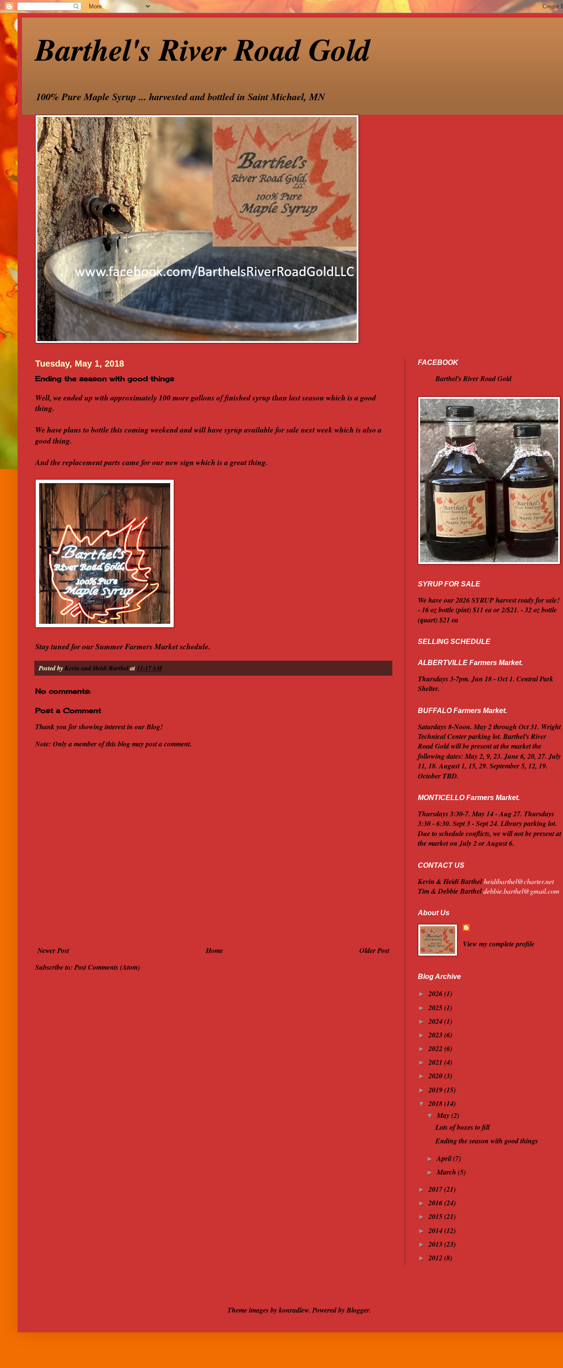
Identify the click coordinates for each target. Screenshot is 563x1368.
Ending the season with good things (486, 1141)
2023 (436, 1035)
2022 (436, 1048)
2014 (436, 1230)
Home (214, 950)
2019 (436, 1090)
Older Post (374, 950)
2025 (436, 1007)
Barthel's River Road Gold (202, 49)
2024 (436, 1021)
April (445, 1158)
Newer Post (53, 950)
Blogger (358, 1310)
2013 (436, 1244)
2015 (436, 1216)
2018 (436, 1103)
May (444, 1115)
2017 (436, 1189)
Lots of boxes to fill (462, 1127)
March (447, 1172)
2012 (436, 1257)
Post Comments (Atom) (107, 967)
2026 (436, 993)
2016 (436, 1203)
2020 (436, 1076)
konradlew (294, 1310)
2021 (436, 1062)
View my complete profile (498, 944)
